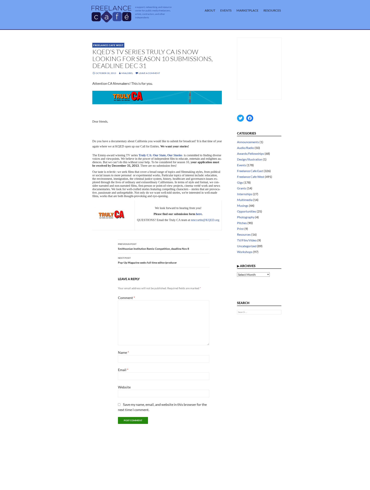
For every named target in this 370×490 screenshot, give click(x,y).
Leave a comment (149, 73)
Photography (246, 217)
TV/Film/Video (247, 240)
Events (225, 10)
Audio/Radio (245, 148)
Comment (126, 298)
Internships (244, 194)
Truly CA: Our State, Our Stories (160, 155)
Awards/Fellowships (250, 153)
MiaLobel (127, 73)
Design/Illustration (249, 159)
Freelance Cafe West (108, 45)
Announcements (248, 142)
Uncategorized (246, 246)
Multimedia (244, 200)
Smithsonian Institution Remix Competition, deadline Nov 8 (153, 246)
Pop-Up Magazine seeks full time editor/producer (147, 260)
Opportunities (246, 211)
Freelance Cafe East (250, 171)
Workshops (244, 252)
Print (240, 228)
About (210, 10)
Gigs (240, 182)
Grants (241, 188)
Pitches (242, 223)
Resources (272, 10)
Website (124, 387)
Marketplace (247, 10)
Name (123, 352)
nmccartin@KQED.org (205, 220)
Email (123, 370)
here (199, 214)
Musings (242, 205)
